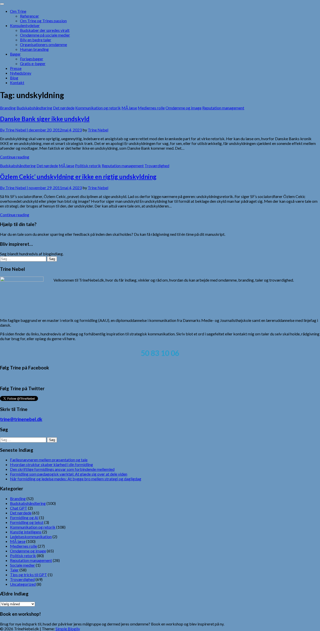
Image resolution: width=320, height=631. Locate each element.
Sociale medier (22, 565)
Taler (14, 569)
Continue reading (14, 156)
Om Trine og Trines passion (43, 20)
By (14, 129)
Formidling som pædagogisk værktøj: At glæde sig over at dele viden (68, 474)
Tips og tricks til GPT (28, 574)
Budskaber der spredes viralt (45, 30)
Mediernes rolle (151, 107)
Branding (8, 107)
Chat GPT (18, 508)
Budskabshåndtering (34, 107)
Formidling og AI (24, 517)
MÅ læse (129, 107)
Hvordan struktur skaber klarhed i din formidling (51, 464)
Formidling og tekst (27, 522)
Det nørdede (63, 107)
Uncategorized (23, 584)
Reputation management (223, 107)
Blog (14, 77)
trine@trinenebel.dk (21, 419)
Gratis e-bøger (33, 63)
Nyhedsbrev (20, 73)
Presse (16, 68)
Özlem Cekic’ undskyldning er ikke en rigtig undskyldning (78, 176)
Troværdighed (156, 165)
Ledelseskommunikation (31, 536)
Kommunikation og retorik (98, 107)
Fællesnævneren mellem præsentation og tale (49, 459)
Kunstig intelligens (26, 531)
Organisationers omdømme (43, 44)
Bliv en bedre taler (35, 39)
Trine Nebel (98, 129)
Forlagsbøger (31, 58)
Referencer (29, 16)
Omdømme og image (184, 107)
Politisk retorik (88, 165)
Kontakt (17, 82)
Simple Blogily (68, 628)
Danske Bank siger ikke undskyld (45, 118)
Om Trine (18, 11)
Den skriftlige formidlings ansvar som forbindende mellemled (62, 469)
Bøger (15, 54)
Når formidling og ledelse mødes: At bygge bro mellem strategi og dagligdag (75, 478)
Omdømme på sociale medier (45, 35)
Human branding (34, 49)
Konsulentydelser (25, 25)
